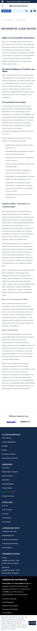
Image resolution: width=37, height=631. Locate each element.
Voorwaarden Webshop (10, 543)
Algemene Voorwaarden (10, 539)
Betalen (4, 450)
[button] (2, 6)
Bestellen (5, 446)
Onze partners (6, 518)
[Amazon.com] (25, 421)
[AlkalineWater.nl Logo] (18, 6)
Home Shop (5, 468)
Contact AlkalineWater (9, 442)
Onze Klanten (6, 522)
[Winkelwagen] (34, 11)
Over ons (5, 505)
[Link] (2, 1)
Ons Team (5, 514)
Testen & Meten (7, 488)
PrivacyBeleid (7, 547)
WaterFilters (6, 480)
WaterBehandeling (8, 484)
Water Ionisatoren (7, 476)
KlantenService (6, 438)
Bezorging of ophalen (8, 454)
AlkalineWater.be (20, 583)
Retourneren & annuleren (10, 458)
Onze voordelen (7, 509)
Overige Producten (8, 496)
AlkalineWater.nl (7, 583)
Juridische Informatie (9, 531)
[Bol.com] (12, 421)
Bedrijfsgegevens (8, 535)
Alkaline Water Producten (10, 472)
